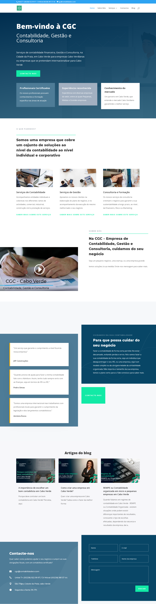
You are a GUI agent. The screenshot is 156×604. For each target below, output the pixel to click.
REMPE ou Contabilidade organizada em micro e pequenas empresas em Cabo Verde (120, 491)
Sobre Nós (102, 8)
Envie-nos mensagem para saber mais (131, 266)
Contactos (124, 8)
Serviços (112, 8)
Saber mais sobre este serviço (33, 214)
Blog (133, 8)
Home (92, 8)
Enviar (142, 588)
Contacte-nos (28, 73)
